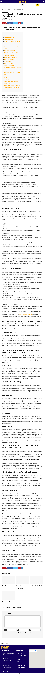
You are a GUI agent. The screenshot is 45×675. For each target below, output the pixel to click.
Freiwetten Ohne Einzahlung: (10, 59)
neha (6, 18)
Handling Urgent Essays (7, 601)
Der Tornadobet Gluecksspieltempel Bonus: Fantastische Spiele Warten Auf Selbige (12, 47)
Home (3, 9)
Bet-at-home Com (8, 61)
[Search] (43, 1)
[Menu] (1, 1)
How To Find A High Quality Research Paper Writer (36, 586)
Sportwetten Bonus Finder (9, 79)
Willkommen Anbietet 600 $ (10, 50)
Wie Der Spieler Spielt (8, 63)
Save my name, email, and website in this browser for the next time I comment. (21, 632)
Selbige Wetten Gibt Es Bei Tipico (11, 57)
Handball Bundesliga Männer (10, 37)
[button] (29, 647)
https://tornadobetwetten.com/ (25, 314)
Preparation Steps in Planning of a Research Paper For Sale (21, 587)
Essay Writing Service (7, 585)
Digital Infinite (32, 673)
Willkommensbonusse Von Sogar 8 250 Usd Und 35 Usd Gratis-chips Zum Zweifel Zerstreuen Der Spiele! (12, 54)
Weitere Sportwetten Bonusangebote (12, 85)
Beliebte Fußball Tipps (9, 65)
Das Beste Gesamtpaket (9, 39)
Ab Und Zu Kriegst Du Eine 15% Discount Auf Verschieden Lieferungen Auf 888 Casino (12, 72)
